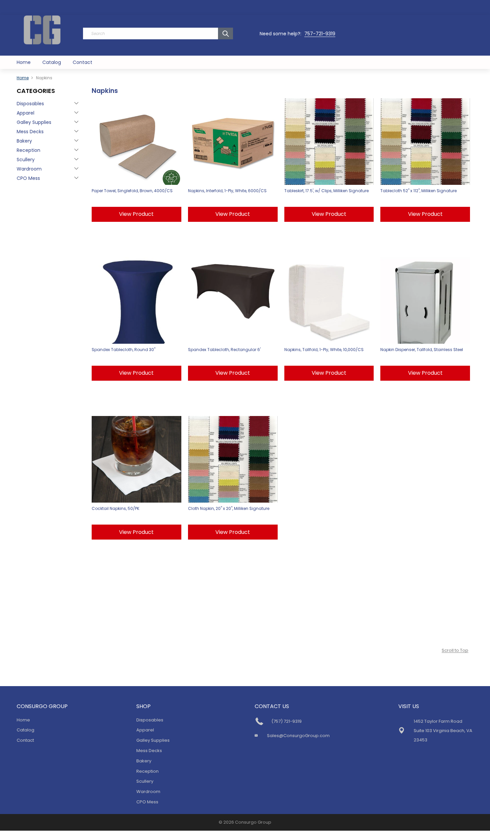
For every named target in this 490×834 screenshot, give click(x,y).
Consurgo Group (253, 822)
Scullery (26, 159)
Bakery (24, 141)
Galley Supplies (34, 122)
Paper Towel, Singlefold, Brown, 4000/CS (132, 191)
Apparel (25, 113)
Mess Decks (30, 131)
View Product (136, 214)
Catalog (51, 62)
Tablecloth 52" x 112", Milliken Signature (418, 191)
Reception (28, 150)
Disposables (30, 103)
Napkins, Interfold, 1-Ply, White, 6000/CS (227, 191)
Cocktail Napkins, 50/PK (115, 508)
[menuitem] (24, 62)
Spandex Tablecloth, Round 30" (123, 349)
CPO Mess (28, 178)
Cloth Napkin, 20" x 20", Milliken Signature (228, 508)
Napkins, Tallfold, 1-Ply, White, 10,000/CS (324, 349)
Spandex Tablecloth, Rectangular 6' (224, 349)
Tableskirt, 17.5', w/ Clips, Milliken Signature (326, 191)
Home (24, 62)
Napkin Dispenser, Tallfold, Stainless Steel (421, 349)
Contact (82, 62)
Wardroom (29, 169)
